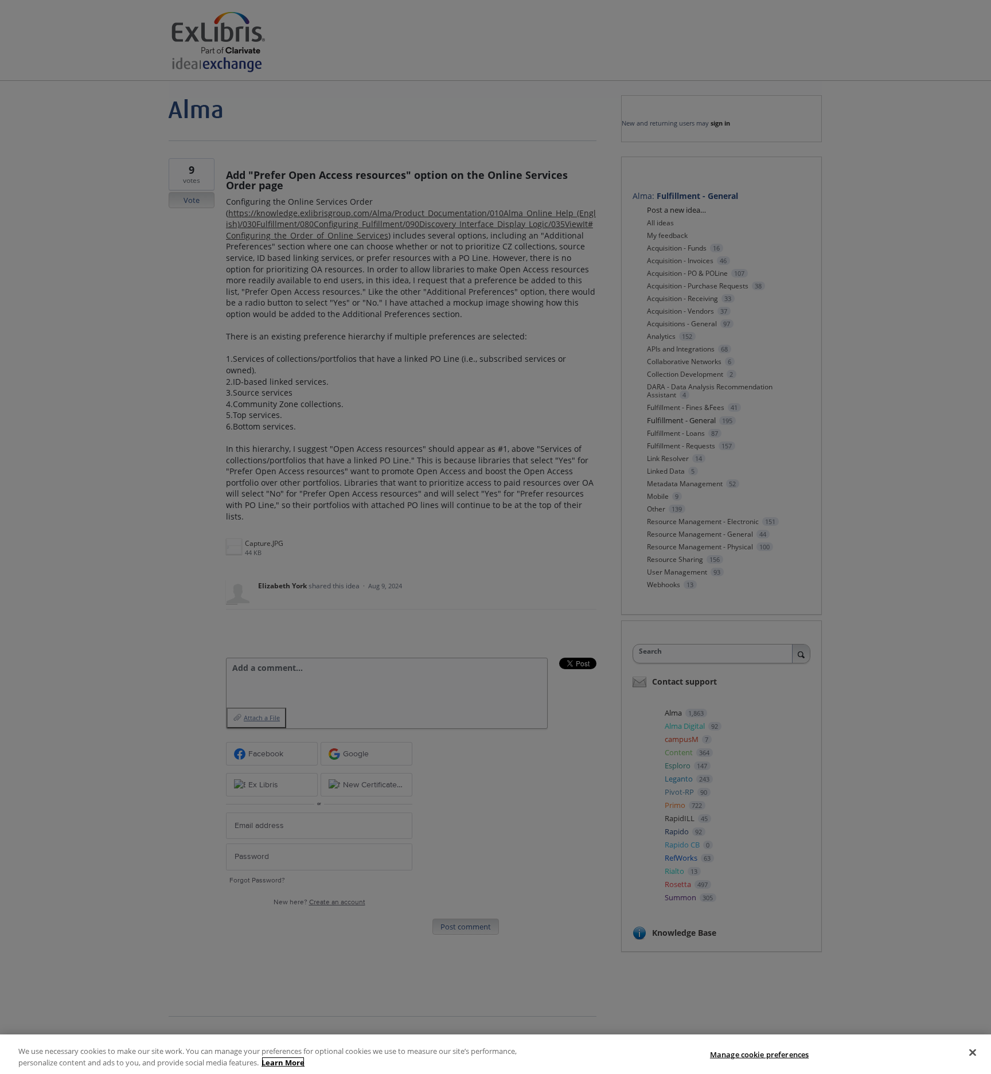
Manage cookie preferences (759, 1054)
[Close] (972, 1052)
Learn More (283, 1062)
